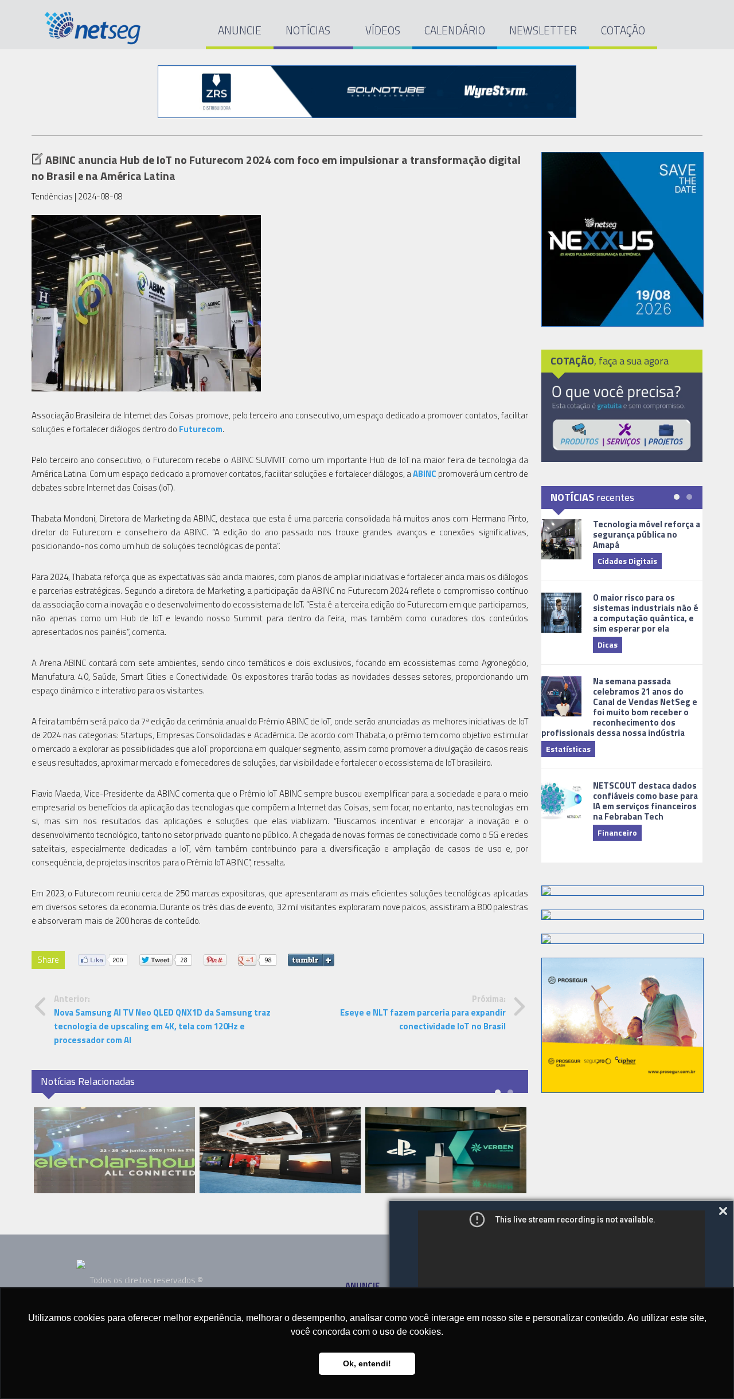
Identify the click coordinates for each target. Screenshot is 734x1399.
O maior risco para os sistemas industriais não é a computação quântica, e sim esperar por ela (645, 613)
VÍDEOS (382, 30)
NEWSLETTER (543, 30)
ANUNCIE (239, 30)
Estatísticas (568, 749)
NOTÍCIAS (309, 30)
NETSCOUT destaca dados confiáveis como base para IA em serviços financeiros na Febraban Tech (645, 801)
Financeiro (617, 832)
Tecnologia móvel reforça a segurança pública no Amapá (646, 534)
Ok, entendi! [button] (367, 1363)
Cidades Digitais (627, 561)
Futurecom (200, 429)
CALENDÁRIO (454, 30)
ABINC (424, 473)
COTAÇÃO (623, 30)
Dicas (608, 644)
